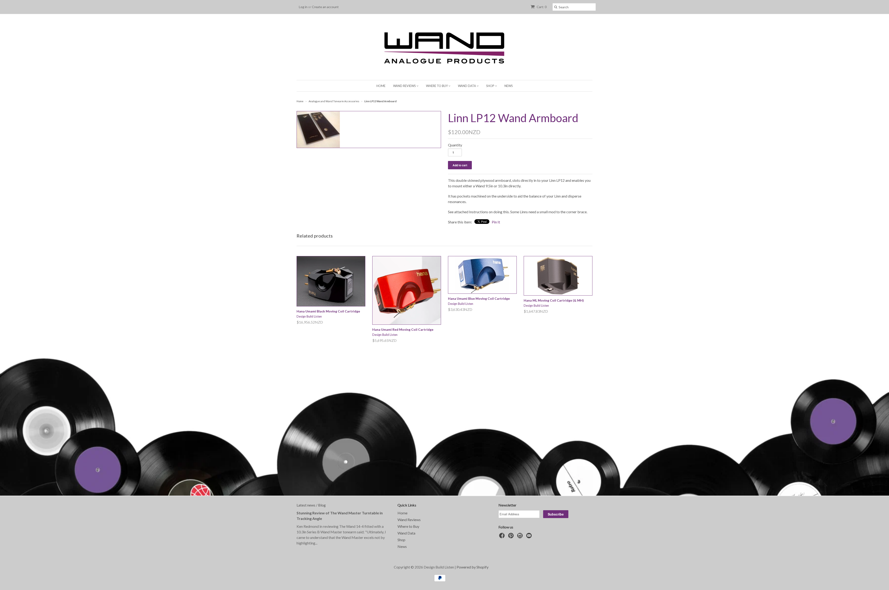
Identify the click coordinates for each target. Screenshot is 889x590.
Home (380, 86)
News (508, 86)
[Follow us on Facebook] (502, 537)
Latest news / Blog (311, 505)
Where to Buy (437, 86)
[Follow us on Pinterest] (511, 537)
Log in (303, 7)
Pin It (496, 222)
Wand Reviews (404, 86)
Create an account (325, 7)
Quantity (455, 145)
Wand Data (467, 86)
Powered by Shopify (472, 567)
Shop (490, 86)
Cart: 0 (541, 7)
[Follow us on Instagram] (520, 537)
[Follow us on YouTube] (529, 537)
